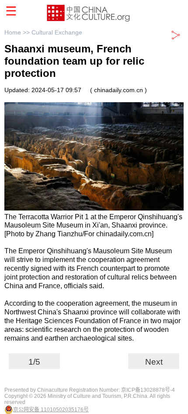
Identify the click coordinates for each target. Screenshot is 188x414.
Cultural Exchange (56, 32)
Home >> (17, 32)
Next (154, 361)
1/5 (34, 361)
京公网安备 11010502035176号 (51, 410)
